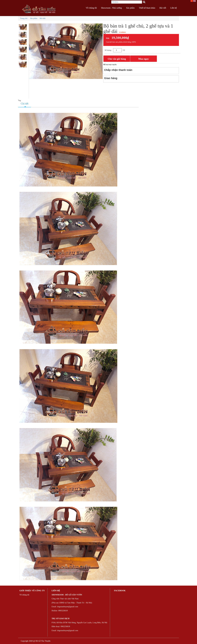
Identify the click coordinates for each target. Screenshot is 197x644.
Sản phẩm (130, 8)
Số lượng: (108, 50)
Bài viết (162, 8)
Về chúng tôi (91, 8)
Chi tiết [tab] (24, 103)
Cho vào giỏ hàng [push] (117, 58)
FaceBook (120, 590)
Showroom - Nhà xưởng (111, 8)
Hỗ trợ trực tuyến (109, 65)
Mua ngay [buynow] (143, 58)
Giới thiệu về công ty (32, 590)
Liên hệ (173, 8)
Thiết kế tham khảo (147, 8)
